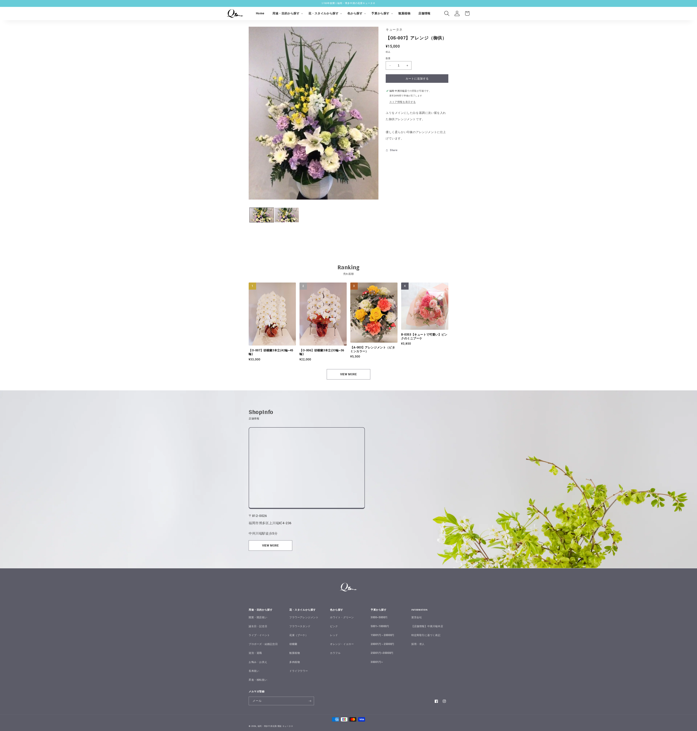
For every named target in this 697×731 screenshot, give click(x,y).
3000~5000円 (379, 617)
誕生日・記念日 (258, 626)
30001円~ (377, 662)
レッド (334, 635)
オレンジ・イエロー (342, 644)
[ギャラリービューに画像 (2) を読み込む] (287, 215)
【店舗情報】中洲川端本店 (427, 626)
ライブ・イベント (259, 635)
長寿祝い (254, 670)
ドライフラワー (298, 670)
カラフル (335, 652)
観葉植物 (294, 652)
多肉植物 (294, 662)
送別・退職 (255, 652)
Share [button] (394, 150)
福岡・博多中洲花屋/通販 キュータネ (275, 726)
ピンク (334, 626)
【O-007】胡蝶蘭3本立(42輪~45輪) (271, 352)
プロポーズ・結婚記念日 (263, 644)
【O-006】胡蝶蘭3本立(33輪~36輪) (321, 352)
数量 (388, 58)
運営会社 (416, 617)
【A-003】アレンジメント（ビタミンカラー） (372, 349)
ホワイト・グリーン (342, 617)
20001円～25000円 (382, 644)
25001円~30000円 (382, 652)
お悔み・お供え (258, 662)
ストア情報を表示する (402, 101)
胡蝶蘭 (293, 644)
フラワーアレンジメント (304, 617)
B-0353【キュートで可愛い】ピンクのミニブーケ (424, 336)
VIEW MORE (348, 374)
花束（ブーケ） (298, 635)
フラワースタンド (300, 626)
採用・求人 (418, 644)
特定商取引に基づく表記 (426, 635)
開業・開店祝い (258, 617)
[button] (286, 13)
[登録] (310, 701)
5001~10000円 (380, 626)
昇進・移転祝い (258, 679)
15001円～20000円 (382, 635)
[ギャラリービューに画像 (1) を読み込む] (262, 215)
